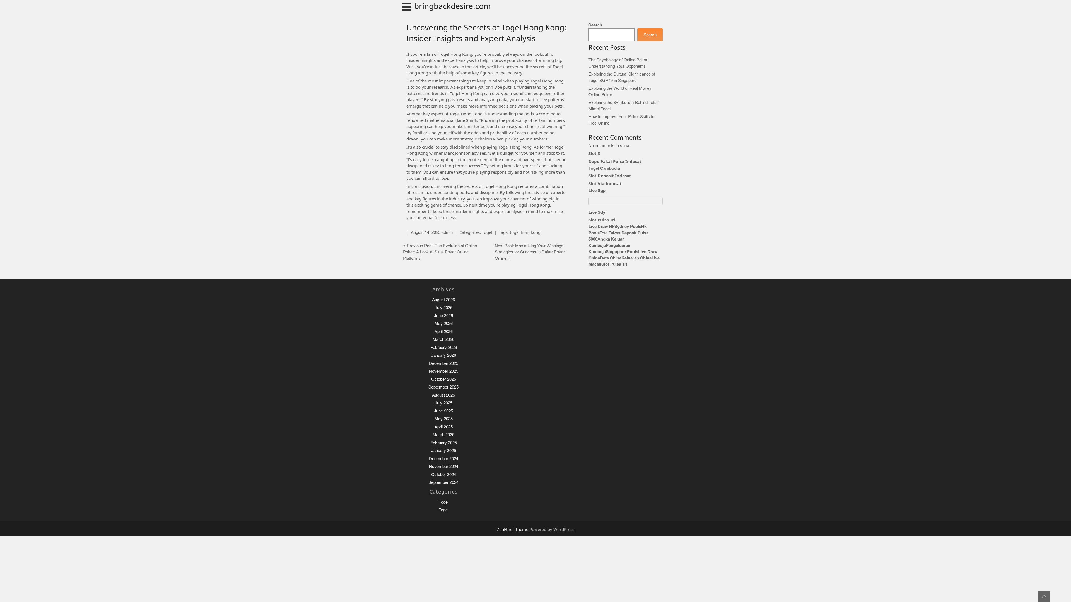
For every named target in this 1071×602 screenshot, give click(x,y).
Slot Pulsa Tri (602, 219)
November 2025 (443, 371)
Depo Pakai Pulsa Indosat (614, 161)
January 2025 (443, 450)
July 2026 (443, 307)
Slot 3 (594, 153)
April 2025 (444, 426)
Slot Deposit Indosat (609, 175)
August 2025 (443, 395)
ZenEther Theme (513, 529)
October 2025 (443, 379)
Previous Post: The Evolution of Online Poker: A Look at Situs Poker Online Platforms (440, 252)
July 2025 (443, 403)
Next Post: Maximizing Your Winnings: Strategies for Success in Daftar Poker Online (530, 252)
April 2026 (444, 331)
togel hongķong (525, 232)
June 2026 (443, 315)
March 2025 (443, 434)
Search (595, 25)
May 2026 (444, 323)
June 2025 (443, 411)
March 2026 (443, 339)
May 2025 (444, 418)
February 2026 (443, 347)
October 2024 (443, 474)
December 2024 (443, 458)
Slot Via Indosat (605, 183)
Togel (487, 232)
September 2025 (443, 387)
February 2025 (443, 442)
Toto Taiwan (610, 233)
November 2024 (443, 466)
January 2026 (443, 355)
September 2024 (443, 482)
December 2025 (443, 363)
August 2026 (443, 299)
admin (447, 232)
